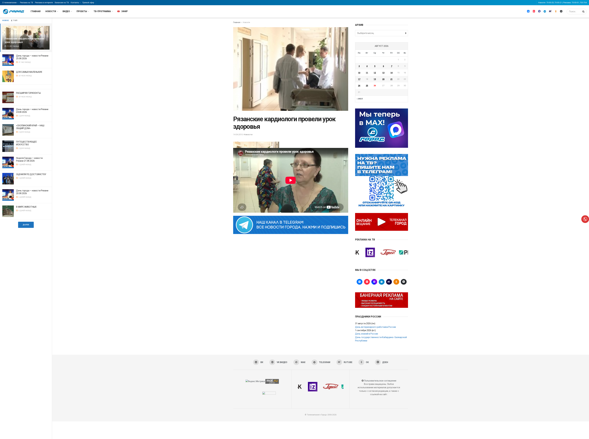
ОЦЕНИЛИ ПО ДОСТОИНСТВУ (31, 174)
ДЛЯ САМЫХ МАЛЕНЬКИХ (29, 72)
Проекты (82, 11)
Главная (35, 11)
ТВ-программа (102, 11)
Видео (66, 11)
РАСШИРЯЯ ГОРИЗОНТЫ (28, 93)
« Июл (360, 99)
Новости (50, 11)
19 (375, 79)
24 (359, 85)
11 (367, 73)
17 (359, 79)
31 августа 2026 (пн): (365, 323)
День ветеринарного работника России (375, 327)
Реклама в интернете (44, 3)
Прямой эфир (88, 3)
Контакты (75, 3)
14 (391, 73)
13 (383, 73)
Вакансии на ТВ (62, 3)
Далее (26, 225)
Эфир (124, 11)
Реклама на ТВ (26, 3)
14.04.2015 (238, 134)
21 (391, 79)
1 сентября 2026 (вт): (365, 330)
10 (359, 73)
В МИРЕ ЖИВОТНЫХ (26, 207)
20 (383, 79)
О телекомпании (9, 3)
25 (367, 85)
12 (375, 73)
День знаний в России (366, 334)
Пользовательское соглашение (380, 380)
